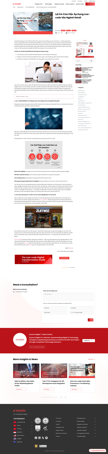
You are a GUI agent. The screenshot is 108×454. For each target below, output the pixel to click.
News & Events (81, 115)
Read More (19, 389)
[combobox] (84, 61)
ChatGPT (63, 30)
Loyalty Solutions (82, 130)
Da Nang (19, 428)
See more (90, 359)
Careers (85, 1)
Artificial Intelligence (83, 121)
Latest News (81, 101)
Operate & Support (80, 4)
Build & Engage (48, 4)
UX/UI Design (81, 92)
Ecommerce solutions (83, 117)
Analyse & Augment (70, 4)
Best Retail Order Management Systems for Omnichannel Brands (88, 75)
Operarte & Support (82, 430)
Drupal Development (83, 107)
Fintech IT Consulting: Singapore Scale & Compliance (87, 81)
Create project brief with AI (98, 450)
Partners (80, 113)
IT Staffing (80, 96)
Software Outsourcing (83, 109)
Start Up (80, 99)
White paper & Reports (61, 433)
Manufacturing (81, 111)
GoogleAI (68, 30)
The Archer (58, 418)
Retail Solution (81, 125)
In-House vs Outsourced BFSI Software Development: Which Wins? (87, 69)
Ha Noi (18, 425)
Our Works (74, 1)
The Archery (80, 1)
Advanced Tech (82, 94)
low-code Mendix (43, 199)
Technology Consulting (83, 123)
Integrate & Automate (59, 4)
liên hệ (30, 245)
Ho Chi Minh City (21, 422)
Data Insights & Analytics (84, 103)
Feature (80, 119)
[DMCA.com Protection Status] (43, 447)
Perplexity (74, 30)
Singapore (80, 90)
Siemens (71, 248)
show (27, 96)
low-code (26, 243)
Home (14, 7)
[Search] (91, 61)
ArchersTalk (81, 105)
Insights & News (92, 1)
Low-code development (29, 7)
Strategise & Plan (38, 4)
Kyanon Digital (18, 239)
